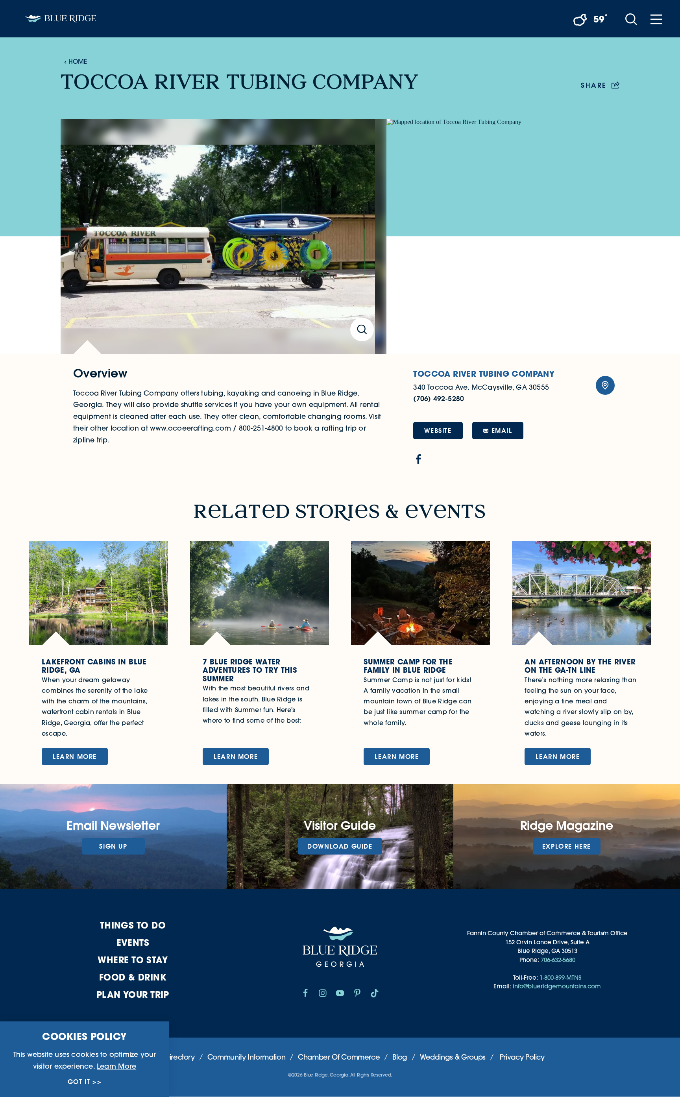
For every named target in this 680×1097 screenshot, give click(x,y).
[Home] (60, 18)
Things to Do (133, 925)
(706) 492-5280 (438, 398)
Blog (399, 1057)
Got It (79, 1081)
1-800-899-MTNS (560, 977)
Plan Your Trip (132, 994)
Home (77, 61)
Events (133, 942)
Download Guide (339, 846)
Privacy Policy (522, 1057)
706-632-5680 (558, 960)
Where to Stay (133, 960)
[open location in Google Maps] (502, 236)
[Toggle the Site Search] (631, 18)
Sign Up (113, 846)
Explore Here (566, 846)
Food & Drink (132, 977)
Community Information (246, 1057)
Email (502, 430)
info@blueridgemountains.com (557, 986)
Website (437, 430)
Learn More (116, 1066)
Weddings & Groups (453, 1057)
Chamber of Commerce (339, 1057)
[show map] (605, 385)
